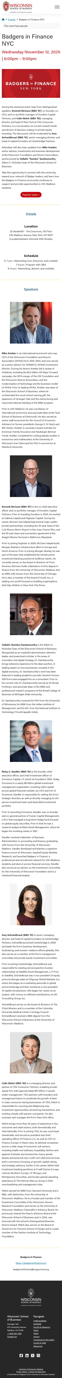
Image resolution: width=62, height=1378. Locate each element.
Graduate (37, 1323)
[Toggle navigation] (58, 7)
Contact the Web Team (37, 1372)
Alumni (36, 1336)
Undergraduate (39, 1320)
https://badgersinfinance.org (31, 1263)
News (35, 1330)
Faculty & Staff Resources (39, 1344)
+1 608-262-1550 (14, 1333)
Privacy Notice (21, 1372)
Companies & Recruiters (43, 1339)
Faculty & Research (41, 1327)
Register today (30, 194)
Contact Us (12, 1336)
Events (11, 19)
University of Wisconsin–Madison (31, 1369)
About (36, 1333)
